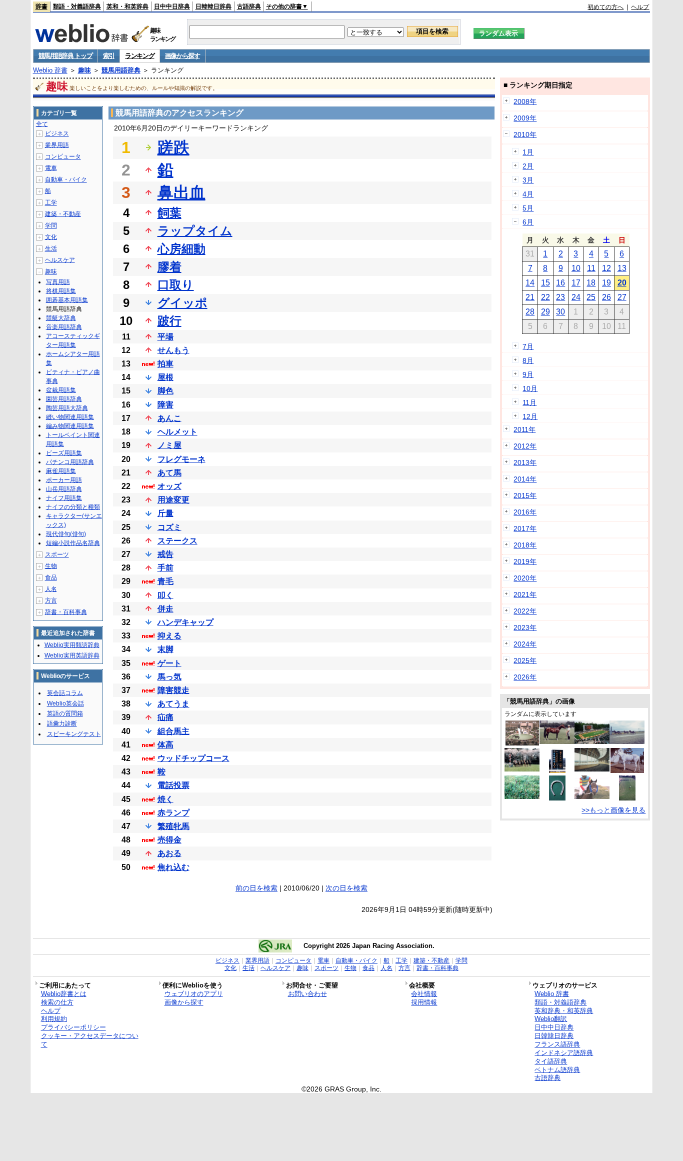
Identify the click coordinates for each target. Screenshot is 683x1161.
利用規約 (54, 1018)
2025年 (525, 660)
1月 (528, 152)
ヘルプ (640, 7)
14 (530, 282)
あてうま (174, 704)
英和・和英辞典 (127, 7)
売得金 (170, 840)
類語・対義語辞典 (77, 7)
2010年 (525, 134)
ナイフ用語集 (64, 498)
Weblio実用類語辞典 (72, 645)
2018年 (525, 545)
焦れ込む (174, 867)
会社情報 (424, 994)
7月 (528, 346)
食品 (51, 577)
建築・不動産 (63, 214)
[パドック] (592, 742)
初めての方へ (606, 7)
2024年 (525, 644)
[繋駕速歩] (627, 742)
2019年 (525, 562)
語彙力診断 (62, 723)
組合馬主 (174, 731)
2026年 (525, 677)
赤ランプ (174, 812)
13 (622, 268)
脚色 (166, 390)
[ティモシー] (522, 796)
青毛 (166, 581)
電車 (51, 168)
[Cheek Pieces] (592, 796)
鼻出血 (182, 193)
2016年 (525, 512)
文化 (51, 237)
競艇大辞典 (61, 318)
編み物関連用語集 (70, 426)
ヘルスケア (60, 260)
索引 (108, 56)
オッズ (170, 486)
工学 (51, 202)
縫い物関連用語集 (70, 417)
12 (606, 268)
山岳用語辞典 (64, 489)
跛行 (170, 321)
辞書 (42, 7)
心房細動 (182, 249)
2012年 (525, 446)
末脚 (166, 649)
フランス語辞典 (557, 1044)
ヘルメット (178, 432)
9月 (528, 374)
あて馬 (170, 472)
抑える (170, 636)
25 (591, 297)
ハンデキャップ (186, 622)
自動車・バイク (66, 179)
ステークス (178, 540)
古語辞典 (249, 7)
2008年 (525, 102)
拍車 (166, 364)
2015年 (525, 496)
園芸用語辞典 (64, 399)
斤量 (166, 513)
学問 (51, 225)
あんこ (170, 418)
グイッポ (183, 303)
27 (622, 297)
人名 (51, 589)
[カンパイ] (627, 798)
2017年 (525, 528)
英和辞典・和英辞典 (563, 1010)
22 (545, 297)
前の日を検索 (257, 888)
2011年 (525, 430)
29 (545, 312)
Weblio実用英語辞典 (72, 655)
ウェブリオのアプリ (193, 994)
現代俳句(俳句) (66, 534)
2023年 (525, 628)
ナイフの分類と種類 (73, 507)
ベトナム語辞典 (557, 1070)
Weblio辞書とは (63, 994)
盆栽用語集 (61, 390)
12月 (530, 416)
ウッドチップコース (194, 758)
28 (530, 312)
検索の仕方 (57, 1002)
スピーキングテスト (74, 734)
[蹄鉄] (557, 798)
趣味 (84, 70)
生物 (51, 566)
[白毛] (627, 770)
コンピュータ (63, 156)
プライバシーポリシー (73, 1027)
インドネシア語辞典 (563, 1052)
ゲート (170, 663)
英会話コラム (65, 693)
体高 (166, 744)
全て (42, 124)
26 (606, 297)
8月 (528, 360)
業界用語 (57, 145)
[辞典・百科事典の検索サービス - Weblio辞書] (81, 39)
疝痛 (166, 717)
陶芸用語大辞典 (67, 408)
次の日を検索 (347, 888)
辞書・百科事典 (66, 612)
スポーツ (57, 554)
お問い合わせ (307, 994)
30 (560, 312)
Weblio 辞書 (50, 70)
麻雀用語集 (61, 471)
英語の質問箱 (65, 713)
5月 (528, 208)
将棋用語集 (61, 291)
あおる (170, 853)
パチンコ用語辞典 (70, 462)
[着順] (557, 770)
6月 (528, 222)
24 (576, 297)
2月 (528, 166)
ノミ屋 (170, 445)
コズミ (170, 527)
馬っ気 (170, 676)
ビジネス (57, 133)
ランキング (139, 56)
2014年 (525, 479)
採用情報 (424, 1002)
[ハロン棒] (522, 769)
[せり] (522, 743)
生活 (51, 248)
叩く (166, 595)
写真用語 (58, 282)
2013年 (525, 462)
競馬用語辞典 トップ (65, 56)
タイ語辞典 (550, 1061)
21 (530, 297)
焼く (166, 799)
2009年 (525, 118)
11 (591, 268)
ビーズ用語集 (64, 453)
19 (606, 282)
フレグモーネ (182, 459)
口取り (176, 285)
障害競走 (174, 690)
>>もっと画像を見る (614, 810)
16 (560, 282)
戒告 (166, 554)
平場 (166, 336)
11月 (529, 402)
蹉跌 (174, 147)
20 (622, 282)
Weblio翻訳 (550, 1018)
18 (591, 282)
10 (576, 268)
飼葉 (170, 213)
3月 (528, 180)
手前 (166, 568)
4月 (528, 194)
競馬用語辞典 (121, 70)
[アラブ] (557, 742)
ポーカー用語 (64, 480)
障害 (166, 404)
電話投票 (174, 785)
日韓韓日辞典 (214, 7)
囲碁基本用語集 (67, 300)
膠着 (170, 267)
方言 (51, 600)
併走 (166, 608)
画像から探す (182, 56)
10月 (530, 388)
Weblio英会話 (65, 703)
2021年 (525, 594)
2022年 (525, 611)
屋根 (166, 377)
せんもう (174, 350)
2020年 (525, 578)
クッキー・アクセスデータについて (89, 1040)
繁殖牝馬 (174, 826)
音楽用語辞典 (64, 327)
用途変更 (174, 500)
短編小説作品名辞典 (73, 543)
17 (576, 282)
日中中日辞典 (172, 7)
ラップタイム (195, 231)
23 (560, 297)
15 (545, 282)
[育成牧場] (592, 769)
